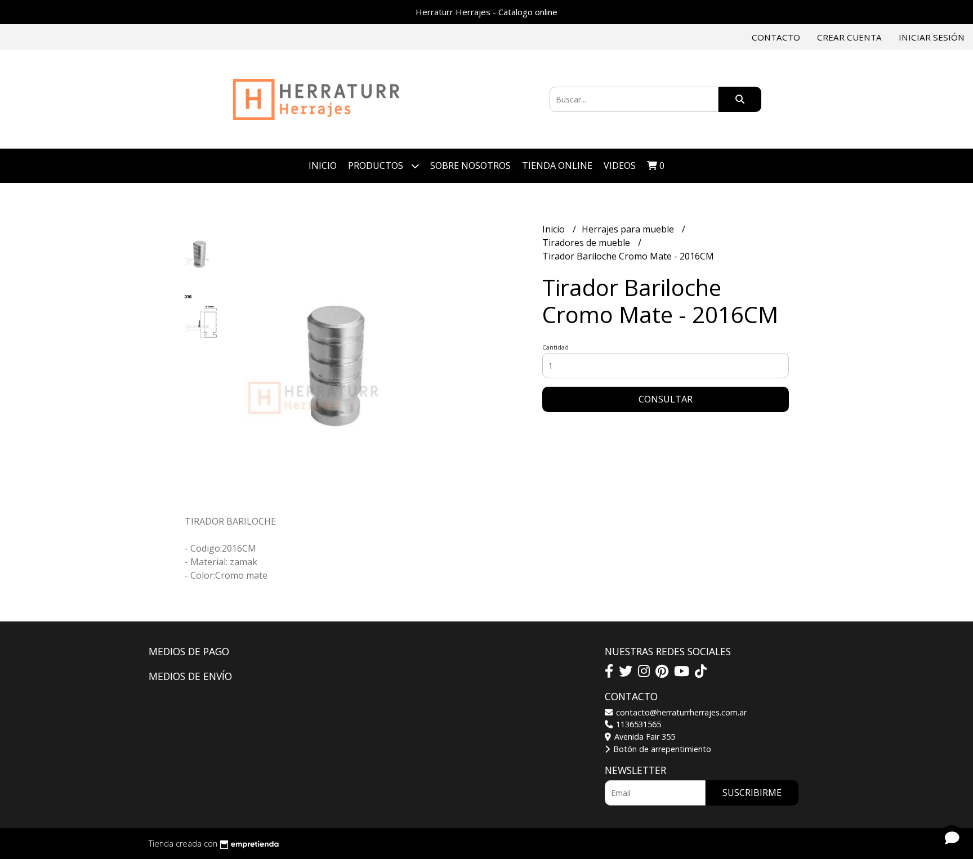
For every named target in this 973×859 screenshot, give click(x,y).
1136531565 (637, 724)
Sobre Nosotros (470, 165)
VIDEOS (620, 165)
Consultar (666, 399)
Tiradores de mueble (587, 242)
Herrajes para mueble (629, 229)
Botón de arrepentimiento (661, 749)
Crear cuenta (849, 37)
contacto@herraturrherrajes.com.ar (680, 712)
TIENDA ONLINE (557, 165)
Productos (376, 165)
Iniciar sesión (932, 37)
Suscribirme (752, 792)
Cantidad (555, 347)
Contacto (776, 37)
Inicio (323, 165)
